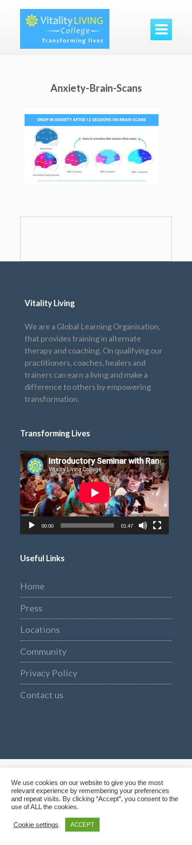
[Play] (31, 525)
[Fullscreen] (157, 525)
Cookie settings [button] (35, 824)
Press (31, 607)
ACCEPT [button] (82, 824)
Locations (40, 629)
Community (43, 651)
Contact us (41, 694)
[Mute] (142, 525)
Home (32, 585)
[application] (94, 492)
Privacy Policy (48, 672)
